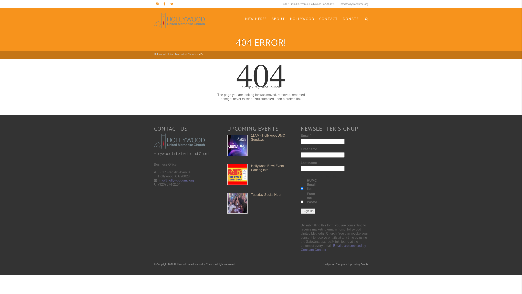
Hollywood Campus (334, 264)
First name (309, 149)
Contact (328, 19)
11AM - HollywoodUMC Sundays (268, 137)
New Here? (256, 19)
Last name (309, 163)
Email (306, 135)
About (278, 19)
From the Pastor (312, 198)
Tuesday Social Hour (266, 194)
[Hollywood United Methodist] (179, 20)
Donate (351, 19)
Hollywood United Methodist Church (175, 54)
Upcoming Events (358, 264)
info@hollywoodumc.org (354, 4)
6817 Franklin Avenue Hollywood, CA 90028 (308, 4)
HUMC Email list (312, 184)
